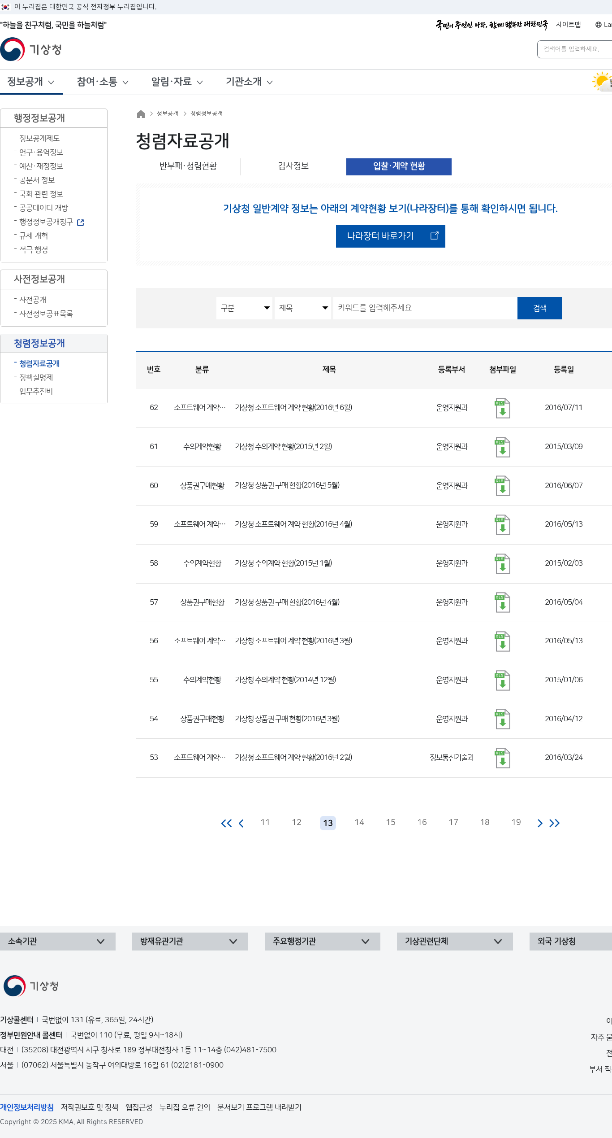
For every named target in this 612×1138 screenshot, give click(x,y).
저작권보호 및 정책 (89, 1107)
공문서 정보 (37, 180)
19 (516, 822)
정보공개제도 (39, 139)
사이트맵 (568, 25)
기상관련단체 (426, 941)
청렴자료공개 (39, 364)
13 (328, 823)
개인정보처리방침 (27, 1107)
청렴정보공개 (206, 113)
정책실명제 (36, 378)
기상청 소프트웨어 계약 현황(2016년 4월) (293, 524)
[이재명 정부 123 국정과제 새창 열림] (492, 25)
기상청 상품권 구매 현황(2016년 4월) (287, 602)
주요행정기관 (294, 941)
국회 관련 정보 (41, 194)
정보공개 (25, 81)
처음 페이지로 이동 (227, 823)
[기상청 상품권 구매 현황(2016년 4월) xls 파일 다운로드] (502, 602)
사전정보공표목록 (46, 314)
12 (297, 822)
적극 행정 (33, 250)
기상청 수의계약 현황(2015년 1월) (283, 563)
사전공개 (32, 300)
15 (391, 822)
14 (359, 822)
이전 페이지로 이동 (241, 823)
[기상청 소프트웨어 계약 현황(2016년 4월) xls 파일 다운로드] (502, 525)
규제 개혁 (33, 236)
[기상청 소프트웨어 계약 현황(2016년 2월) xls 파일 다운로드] (502, 758)
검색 (540, 308)
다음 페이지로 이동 (540, 823)
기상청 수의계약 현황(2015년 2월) (283, 447)
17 (453, 822)
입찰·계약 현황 (399, 166)
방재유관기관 (161, 941)
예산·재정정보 (41, 166)
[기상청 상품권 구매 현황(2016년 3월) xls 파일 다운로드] (502, 719)
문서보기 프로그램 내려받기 (259, 1107)
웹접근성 (138, 1107)
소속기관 (22, 941)
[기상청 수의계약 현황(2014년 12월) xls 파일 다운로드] (502, 680)
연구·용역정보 (41, 152)
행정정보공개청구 (46, 222)
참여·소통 (97, 81)
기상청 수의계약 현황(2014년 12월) (285, 680)
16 (422, 822)
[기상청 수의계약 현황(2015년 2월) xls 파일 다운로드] (502, 447)
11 (265, 822)
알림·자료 (171, 81)
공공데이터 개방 (43, 208)
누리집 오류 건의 (184, 1107)
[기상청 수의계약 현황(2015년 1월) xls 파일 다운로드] (502, 564)
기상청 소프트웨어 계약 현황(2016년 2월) (293, 758)
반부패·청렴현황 (188, 166)
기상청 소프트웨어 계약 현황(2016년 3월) (293, 641)
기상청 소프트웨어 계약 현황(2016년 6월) (293, 408)
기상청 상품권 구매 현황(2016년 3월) (287, 719)
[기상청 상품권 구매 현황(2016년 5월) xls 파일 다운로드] (502, 486)
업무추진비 (36, 392)
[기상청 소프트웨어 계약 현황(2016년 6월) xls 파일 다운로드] (502, 408)
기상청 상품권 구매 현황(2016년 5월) (287, 485)
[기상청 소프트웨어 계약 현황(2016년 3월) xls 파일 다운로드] (502, 641)
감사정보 (293, 166)
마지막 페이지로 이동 (554, 823)
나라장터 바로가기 (380, 236)
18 (485, 822)
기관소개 (244, 81)
